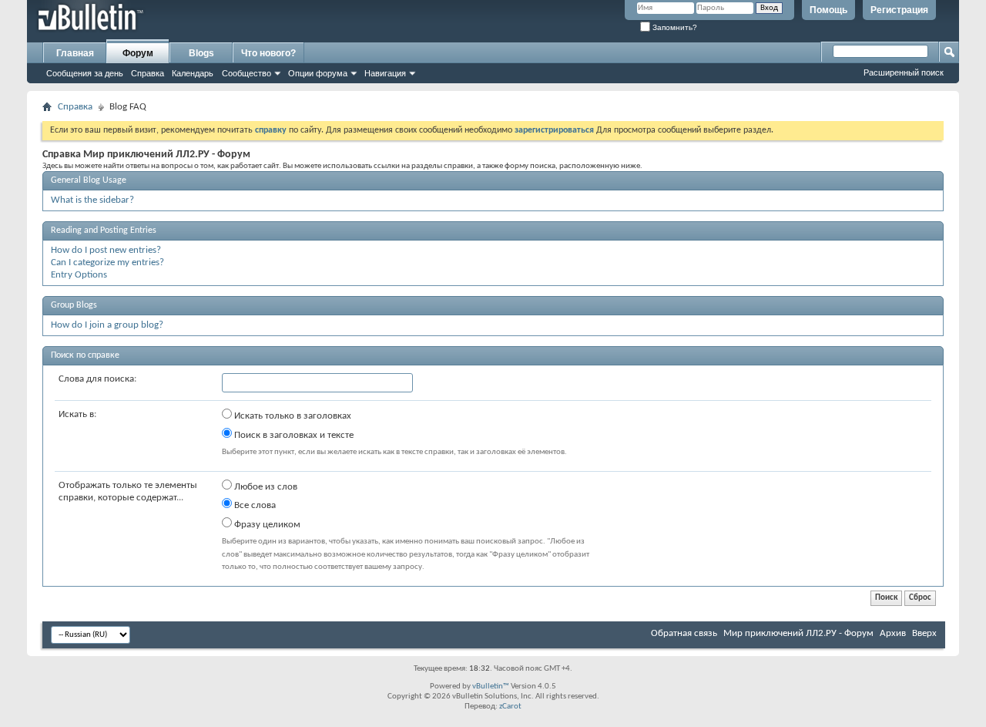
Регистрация (899, 10)
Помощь (828, 10)
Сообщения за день (84, 73)
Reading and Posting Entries (103, 230)
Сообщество (246, 73)
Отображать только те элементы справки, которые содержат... (128, 491)
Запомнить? (673, 27)
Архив (893, 633)
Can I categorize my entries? (107, 262)
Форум (137, 53)
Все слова (254, 505)
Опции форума (317, 73)
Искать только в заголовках (291, 416)
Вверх (924, 633)
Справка (147, 73)
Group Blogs (74, 305)
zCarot (510, 706)
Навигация (385, 73)
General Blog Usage (88, 180)
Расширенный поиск (904, 72)
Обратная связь (684, 633)
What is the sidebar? (92, 200)
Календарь (192, 73)
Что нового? (268, 53)
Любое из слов (264, 487)
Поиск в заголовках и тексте (293, 435)
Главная (75, 53)
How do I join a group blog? (107, 325)
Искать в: (77, 414)
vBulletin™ (490, 686)
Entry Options (79, 275)
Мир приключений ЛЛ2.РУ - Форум (798, 633)
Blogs (201, 53)
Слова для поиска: (97, 379)
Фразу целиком (266, 525)
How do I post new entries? (106, 250)
